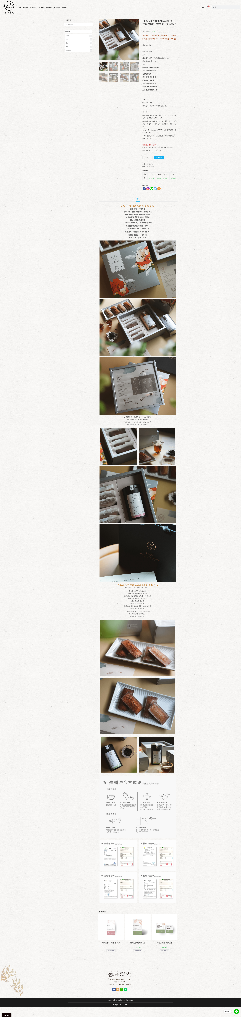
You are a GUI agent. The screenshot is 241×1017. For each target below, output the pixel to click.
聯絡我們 (64, 7)
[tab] (138, 199)
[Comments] (125, 989)
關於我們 (25, 7)
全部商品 (148, 164)
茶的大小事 (56, 7)
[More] (159, 188)
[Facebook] (144, 188)
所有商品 (32, 7)
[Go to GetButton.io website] (236, 1015)
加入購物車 (159, 157)
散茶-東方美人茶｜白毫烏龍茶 (111, 943)
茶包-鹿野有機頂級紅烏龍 (164, 943)
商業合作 (49, 7)
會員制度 (41, 7)
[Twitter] (155, 188)
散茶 (67, 43)
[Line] (151, 188)
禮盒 (152, 164)
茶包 (67, 39)
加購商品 (68, 50)
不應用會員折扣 (150, 166)
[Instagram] (148, 188)
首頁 (20, 7)
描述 (138, 199)
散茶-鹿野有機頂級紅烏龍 (137, 943)
